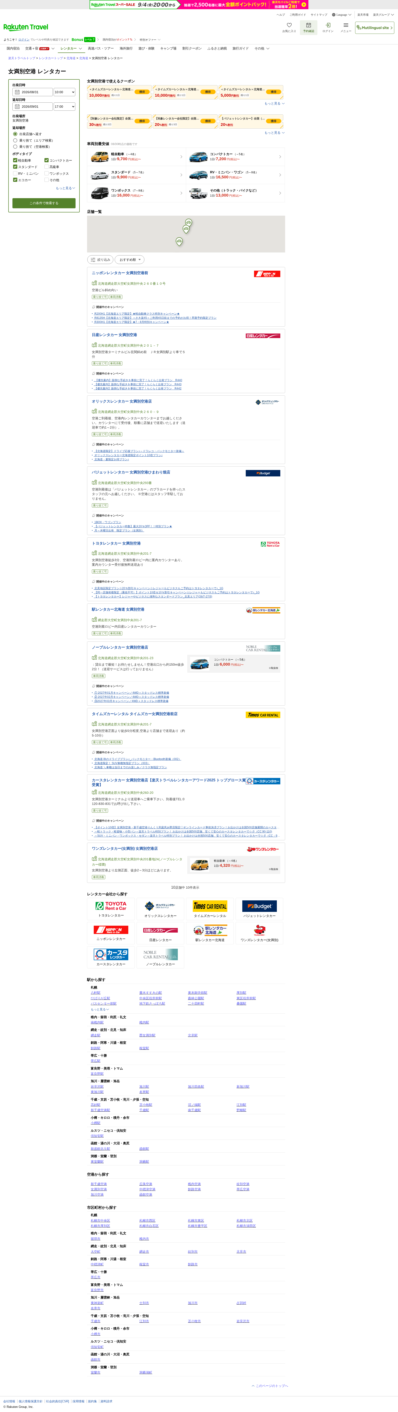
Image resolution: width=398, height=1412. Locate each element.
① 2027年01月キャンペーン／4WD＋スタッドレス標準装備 (131, 692)
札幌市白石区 (149, 1226)
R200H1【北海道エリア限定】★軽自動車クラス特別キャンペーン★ (137, 313)
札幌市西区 (147, 1220)
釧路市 (193, 1264)
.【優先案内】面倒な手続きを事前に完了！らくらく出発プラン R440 (138, 380)
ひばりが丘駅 (100, 998)
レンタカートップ (51, 58)
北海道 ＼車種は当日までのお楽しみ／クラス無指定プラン (130, 767)
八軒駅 (95, 992)
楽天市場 (363, 14)
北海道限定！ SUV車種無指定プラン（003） (122, 763)
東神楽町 (97, 1303)
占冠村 (241, 1303)
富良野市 (97, 1290)
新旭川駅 (243, 1086)
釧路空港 (194, 1189)
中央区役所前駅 (150, 998)
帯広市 (95, 1277)
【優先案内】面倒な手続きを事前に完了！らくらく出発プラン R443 (137, 384)
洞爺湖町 (145, 1372)
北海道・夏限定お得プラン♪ (111, 459)
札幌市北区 (245, 1220)
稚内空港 (194, 1184)
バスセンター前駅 (104, 1003)
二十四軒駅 (196, 1003)
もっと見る (272, 103)
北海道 (71, 58)
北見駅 (193, 1035)
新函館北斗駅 (100, 1149)
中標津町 (97, 1264)
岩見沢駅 (97, 1086)
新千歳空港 (99, 1184)
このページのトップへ (271, 1386)
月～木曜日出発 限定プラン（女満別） (119, 530)
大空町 (95, 1251)
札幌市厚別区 (100, 1226)
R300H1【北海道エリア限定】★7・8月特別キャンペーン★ (131, 322)
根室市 (144, 1264)
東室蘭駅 (97, 1161)
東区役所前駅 (246, 998)
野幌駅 (241, 1110)
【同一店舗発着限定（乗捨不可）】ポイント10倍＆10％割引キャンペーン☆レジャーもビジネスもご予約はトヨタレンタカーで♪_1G (177, 592)
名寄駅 (144, 1092)
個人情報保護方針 (31, 1401)
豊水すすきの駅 (150, 992)
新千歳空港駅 (100, 1110)
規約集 (92, 1401)
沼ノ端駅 (194, 1105)
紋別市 (193, 1251)
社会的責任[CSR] (57, 1401)
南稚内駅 (97, 1022)
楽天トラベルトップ (21, 58)
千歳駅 (144, 1110)
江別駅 (241, 1105)
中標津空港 (147, 1189)
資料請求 (106, 1401)
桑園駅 (241, 1003)
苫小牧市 (194, 1321)
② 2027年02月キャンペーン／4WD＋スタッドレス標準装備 (131, 697)
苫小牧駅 (145, 1105)
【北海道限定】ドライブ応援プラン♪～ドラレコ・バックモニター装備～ (139, 451)
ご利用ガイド (298, 14)
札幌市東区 (196, 1220)
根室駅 (144, 1048)
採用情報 (79, 1401)
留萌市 (95, 1239)
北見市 (241, 1251)
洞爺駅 (144, 1161)
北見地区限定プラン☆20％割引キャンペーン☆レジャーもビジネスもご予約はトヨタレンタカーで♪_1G (158, 588)
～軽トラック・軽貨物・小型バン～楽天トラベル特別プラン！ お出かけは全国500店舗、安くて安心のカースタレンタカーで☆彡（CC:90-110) (183, 831)
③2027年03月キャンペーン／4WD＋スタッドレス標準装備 (131, 701)
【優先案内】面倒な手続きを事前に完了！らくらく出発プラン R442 (137, 388)
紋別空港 (243, 1184)
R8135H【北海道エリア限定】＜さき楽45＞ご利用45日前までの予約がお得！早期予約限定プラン (155, 317)
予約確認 (308, 31)
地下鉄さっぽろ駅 (152, 1003)
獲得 (142, 91)
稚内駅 (144, 1022)
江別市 (144, 1321)
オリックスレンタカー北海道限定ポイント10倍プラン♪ (128, 455)
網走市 (144, 1251)
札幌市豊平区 (197, 1226)
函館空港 (145, 1194)
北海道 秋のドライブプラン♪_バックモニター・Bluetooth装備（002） (137, 759)
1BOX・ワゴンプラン (107, 522)
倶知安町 (97, 1347)
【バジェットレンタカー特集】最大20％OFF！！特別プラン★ (133, 526)
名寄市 (95, 1308)
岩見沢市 (243, 1321)
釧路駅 (95, 1048)
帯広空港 (243, 1189)
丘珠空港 (145, 1184)
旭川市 (193, 1303)
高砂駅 (95, 1105)
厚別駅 (241, 992)
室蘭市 (95, 1372)
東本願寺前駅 (197, 992)
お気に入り (289, 31)
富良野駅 (97, 1074)
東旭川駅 (97, 1092)
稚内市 (144, 1239)
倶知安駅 (97, 1136)
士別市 (144, 1303)
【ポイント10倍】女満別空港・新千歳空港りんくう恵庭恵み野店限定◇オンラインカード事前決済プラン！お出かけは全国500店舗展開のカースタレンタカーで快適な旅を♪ (201, 827)
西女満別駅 (147, 1035)
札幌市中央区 (100, 1220)
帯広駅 (95, 1061)
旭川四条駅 (196, 1086)
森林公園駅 (196, 998)
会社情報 (9, 1401)
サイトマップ (319, 14)
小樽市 (95, 1334)
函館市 (95, 1359)
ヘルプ (281, 14)
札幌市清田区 (246, 1226)
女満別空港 (99, 1189)
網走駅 (95, 1035)
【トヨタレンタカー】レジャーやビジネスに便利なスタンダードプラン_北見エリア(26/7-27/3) (153, 596)
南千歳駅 (194, 1110)
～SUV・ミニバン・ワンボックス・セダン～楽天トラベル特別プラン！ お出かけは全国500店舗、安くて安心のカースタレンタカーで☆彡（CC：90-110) (189, 835)
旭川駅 (144, 1086)
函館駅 (144, 1149)
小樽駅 (95, 1123)
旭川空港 (97, 1194)
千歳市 (95, 1321)
